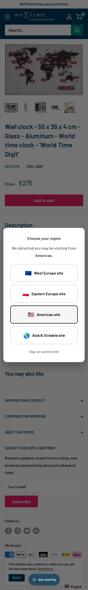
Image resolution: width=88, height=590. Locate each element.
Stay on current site (44, 352)
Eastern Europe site (44, 293)
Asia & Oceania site (44, 335)
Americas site (44, 314)
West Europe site (44, 273)
